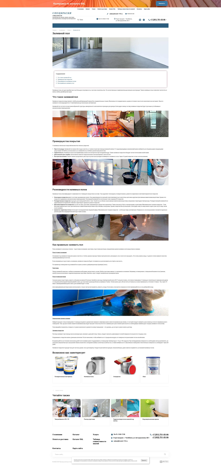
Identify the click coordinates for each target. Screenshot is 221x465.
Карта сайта (78, 448)
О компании (57, 435)
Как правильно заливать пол (66, 83)
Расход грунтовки (89, 419)
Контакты (56, 448)
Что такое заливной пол (64, 77)
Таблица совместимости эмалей (99, 441)
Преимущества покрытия (65, 79)
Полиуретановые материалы (63, 376)
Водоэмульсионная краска (151, 419)
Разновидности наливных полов (67, 81)
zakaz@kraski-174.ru (116, 14)
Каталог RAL (78, 439)
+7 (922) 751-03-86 (161, 437)
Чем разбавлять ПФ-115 (62, 419)
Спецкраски (116, 376)
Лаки (144, 376)
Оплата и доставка (60, 439)
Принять (144, 460)
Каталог (76, 435)
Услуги (96, 435)
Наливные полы (89, 376)
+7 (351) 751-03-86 (157, 20)
